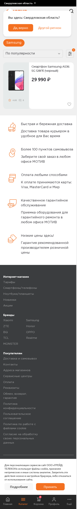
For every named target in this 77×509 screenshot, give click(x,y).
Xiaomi (8, 320)
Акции (8, 305)
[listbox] (20, 3)
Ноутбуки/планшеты (18, 294)
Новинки (9, 300)
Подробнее (19, 487)
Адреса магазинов (16, 370)
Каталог (23, 504)
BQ (5, 332)
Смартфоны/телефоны (20, 288)
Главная (7, 504)
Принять (50, 487)
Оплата (8, 382)
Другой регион (49, 27)
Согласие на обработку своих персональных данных (20, 438)
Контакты (10, 364)
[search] (71, 11)
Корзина (39, 500)
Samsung (13, 42)
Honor (30, 326)
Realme (31, 338)
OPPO (30, 332)
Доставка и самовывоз (20, 358)
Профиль (54, 504)
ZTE (6, 326)
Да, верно (20, 27)
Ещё (69, 504)
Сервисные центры (17, 376)
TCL (6, 338)
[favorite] (69, 104)
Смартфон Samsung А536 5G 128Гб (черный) (50, 68)
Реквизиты (11, 388)
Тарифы (9, 282)
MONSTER (10, 344)
